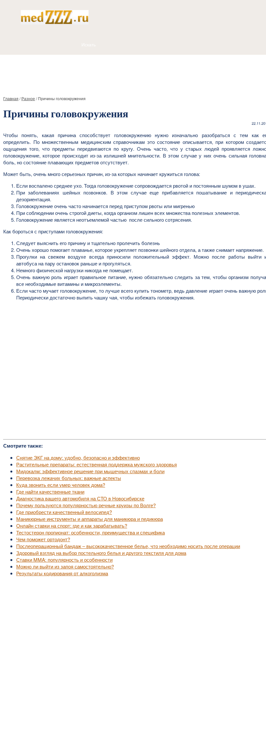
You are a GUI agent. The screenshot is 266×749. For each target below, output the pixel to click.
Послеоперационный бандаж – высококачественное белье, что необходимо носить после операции (128, 546)
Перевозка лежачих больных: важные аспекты (68, 477)
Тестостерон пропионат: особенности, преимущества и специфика (90, 532)
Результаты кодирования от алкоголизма (62, 573)
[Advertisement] (133, 72)
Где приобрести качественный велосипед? (64, 512)
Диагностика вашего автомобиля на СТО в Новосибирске (80, 498)
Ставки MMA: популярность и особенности (64, 559)
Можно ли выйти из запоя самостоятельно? (65, 566)
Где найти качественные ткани (50, 491)
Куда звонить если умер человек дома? (60, 484)
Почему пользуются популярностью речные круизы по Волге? (86, 505)
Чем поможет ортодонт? (43, 539)
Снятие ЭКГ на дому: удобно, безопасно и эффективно (78, 457)
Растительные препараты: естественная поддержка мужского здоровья (96, 464)
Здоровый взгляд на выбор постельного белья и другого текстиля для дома (101, 552)
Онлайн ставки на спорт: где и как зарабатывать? (71, 525)
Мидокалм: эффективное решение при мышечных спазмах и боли (90, 471)
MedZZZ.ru (39, 728)
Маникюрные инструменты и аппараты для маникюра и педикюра (89, 518)
